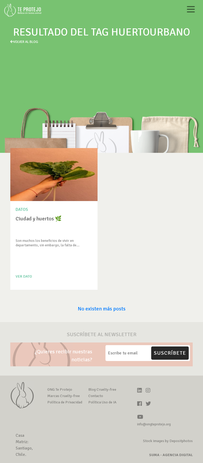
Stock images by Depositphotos (168, 441)
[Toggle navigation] (191, 10)
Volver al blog (25, 42)
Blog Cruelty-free (102, 389)
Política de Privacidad (64, 402)
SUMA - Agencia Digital (171, 455)
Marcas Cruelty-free (63, 396)
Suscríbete (170, 353)
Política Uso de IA (102, 402)
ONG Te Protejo (59, 389)
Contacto (95, 396)
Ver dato (24, 276)
